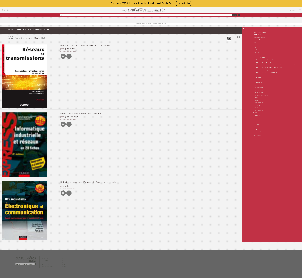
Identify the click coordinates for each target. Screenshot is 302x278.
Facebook (64, 262)
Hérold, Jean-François (71, 116)
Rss (63, 260)
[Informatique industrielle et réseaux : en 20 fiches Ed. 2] (24, 176)
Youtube (64, 266)
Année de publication (33, 38)
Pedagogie (257, 100)
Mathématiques (258, 87)
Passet (256, 97)
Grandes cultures (259, 82)
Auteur (22, 38)
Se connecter (294, 10)
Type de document (259, 124)
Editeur (44, 38)
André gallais (258, 39)
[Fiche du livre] (69, 58)
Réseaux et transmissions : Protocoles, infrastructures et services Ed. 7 (86, 45)
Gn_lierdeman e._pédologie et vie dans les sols (267, 72)
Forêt (255, 50)
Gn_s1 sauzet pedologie (260, 77)
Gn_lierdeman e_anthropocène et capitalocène (267, 75)
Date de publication (259, 132)
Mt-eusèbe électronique (261, 95)
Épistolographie (258, 45)
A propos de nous (46, 262)
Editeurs (256, 129)
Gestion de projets (259, 55)
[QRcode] (229, 40)
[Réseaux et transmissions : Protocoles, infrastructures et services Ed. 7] (24, 108)
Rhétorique (257, 105)
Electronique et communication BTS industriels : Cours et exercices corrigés (88, 182)
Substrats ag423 (258, 110)
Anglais (256, 42)
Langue (256, 127)
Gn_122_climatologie (260, 57)
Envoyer (234, 15)
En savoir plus (184, 3)
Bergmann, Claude (70, 185)
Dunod (67, 49)
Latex (255, 85)
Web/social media (259, 115)
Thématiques (257, 135)
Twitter (64, 264)
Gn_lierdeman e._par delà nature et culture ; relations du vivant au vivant (274, 65)
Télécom (256, 112)
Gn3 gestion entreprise (260, 80)
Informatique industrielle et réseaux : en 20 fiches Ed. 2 (80, 113)
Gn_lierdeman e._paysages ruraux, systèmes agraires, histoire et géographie (275, 70)
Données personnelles (47, 266)
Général (256, 52)
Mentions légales (46, 258)
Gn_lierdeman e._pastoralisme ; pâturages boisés (268, 67)
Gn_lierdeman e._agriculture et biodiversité (266, 60)
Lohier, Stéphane (70, 48)
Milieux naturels (258, 92)
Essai (255, 47)
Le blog (64, 258)
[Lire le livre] (63, 58)
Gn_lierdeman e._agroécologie (262, 62)
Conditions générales (47, 264)
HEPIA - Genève (258, 34)
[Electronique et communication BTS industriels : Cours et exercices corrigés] (24, 239)
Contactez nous (66, 256)
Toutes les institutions (260, 32)
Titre (16, 38)
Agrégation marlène (259, 37)
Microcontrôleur (258, 90)
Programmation (258, 102)
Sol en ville (257, 107)
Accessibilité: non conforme (49, 260)
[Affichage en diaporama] (238, 37)
